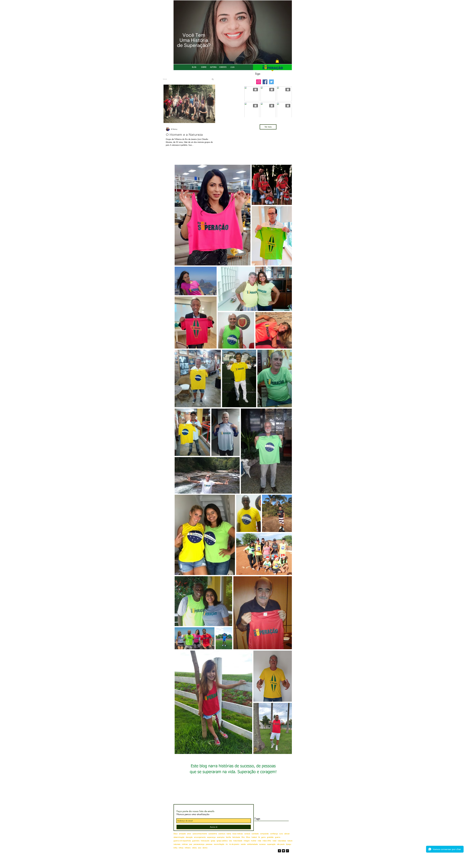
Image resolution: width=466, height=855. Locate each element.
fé (259, 837)
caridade (255, 834)
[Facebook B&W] (279, 850)
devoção (189, 837)
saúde (243, 844)
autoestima (212, 834)
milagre (247, 841)
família (228, 837)
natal (274, 841)
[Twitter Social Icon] (271, 81)
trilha (175, 848)
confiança (274, 834)
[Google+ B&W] (287, 850)
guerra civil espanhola (182, 841)
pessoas (209, 844)
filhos (248, 837)
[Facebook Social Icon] (265, 81)
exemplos (221, 837)
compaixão (264, 834)
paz (190, 844)
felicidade (236, 837)
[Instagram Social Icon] (258, 81)
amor (189, 834)
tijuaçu (288, 844)
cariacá (247, 834)
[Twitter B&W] (283, 850)
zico (199, 848)
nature (289, 841)
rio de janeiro (234, 844)
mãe (259, 841)
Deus (176, 834)
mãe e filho (267, 841)
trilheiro (188, 848)
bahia (229, 834)
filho (243, 837)
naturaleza (282, 841)
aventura (221, 834)
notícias (185, 844)
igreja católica (222, 841)
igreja (213, 841)
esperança (211, 837)
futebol (254, 837)
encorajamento (200, 837)
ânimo (205, 848)
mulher (253, 841)
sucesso (262, 844)
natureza (177, 844)
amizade (182, 834)
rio (227, 844)
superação (271, 844)
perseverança (199, 844)
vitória (194, 848)
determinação (179, 837)
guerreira (195, 841)
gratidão (270, 837)
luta (230, 841)
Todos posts (165, 79)
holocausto (205, 841)
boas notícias (238, 834)
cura (281, 834)
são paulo (281, 844)
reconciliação (219, 844)
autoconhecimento (200, 834)
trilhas (181, 848)
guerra (277, 837)
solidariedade (252, 844)
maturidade (237, 841)
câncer (287, 834)
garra (263, 837)
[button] (277, 61)
